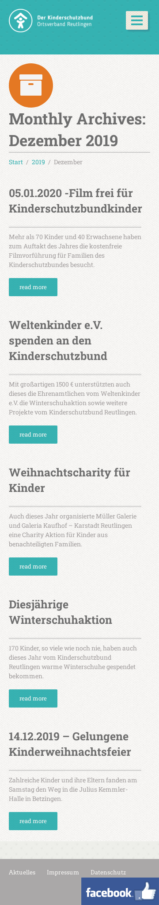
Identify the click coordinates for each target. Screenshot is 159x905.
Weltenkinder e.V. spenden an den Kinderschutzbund (58, 340)
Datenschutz (108, 872)
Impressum (63, 872)
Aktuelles (22, 872)
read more (33, 287)
